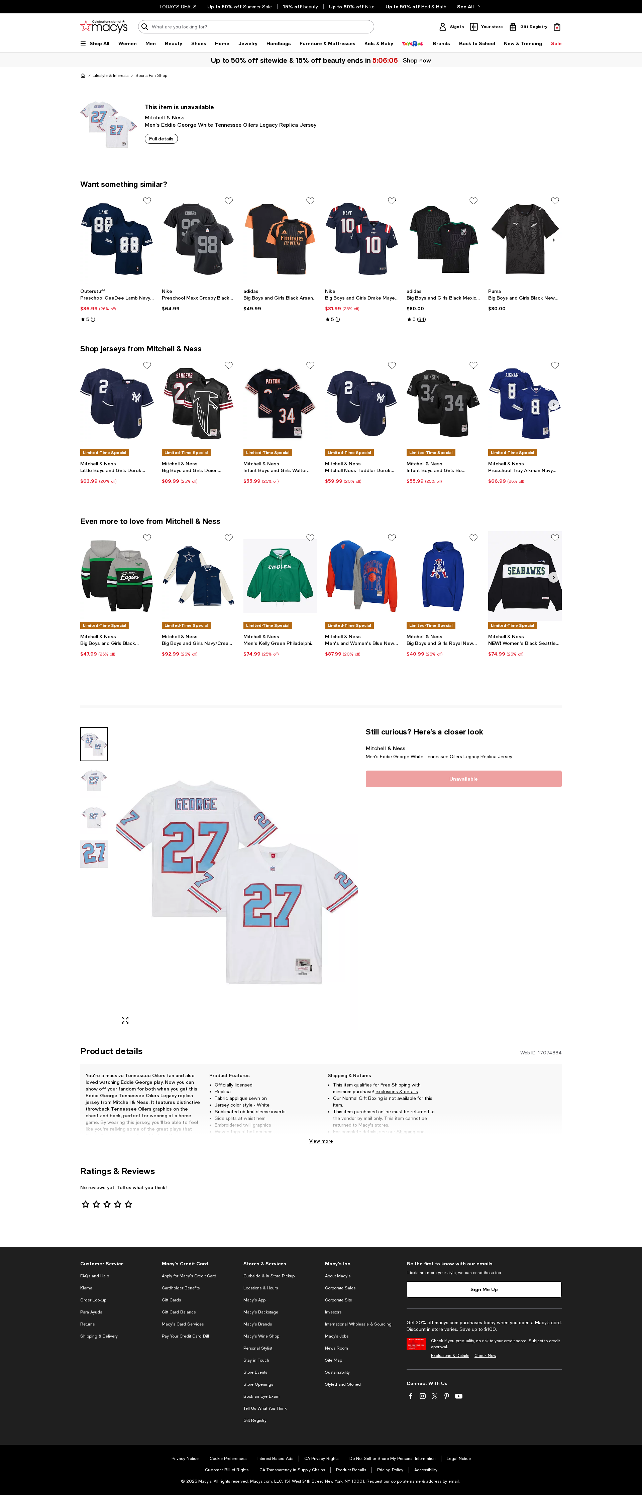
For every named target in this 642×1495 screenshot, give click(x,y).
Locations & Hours (260, 1288)
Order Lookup (93, 1300)
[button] (219, 878)
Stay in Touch (256, 1360)
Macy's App (254, 1300)
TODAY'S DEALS (178, 6)
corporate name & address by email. (425, 1481)
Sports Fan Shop (151, 75)
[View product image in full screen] (125, 1020)
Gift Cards (171, 1300)
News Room (336, 1348)
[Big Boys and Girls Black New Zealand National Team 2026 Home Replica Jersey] (525, 239)
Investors (333, 1312)
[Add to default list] (147, 201)
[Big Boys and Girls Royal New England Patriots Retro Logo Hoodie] (443, 576)
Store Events (255, 1372)
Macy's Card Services (183, 1324)
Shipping (406, 1131)
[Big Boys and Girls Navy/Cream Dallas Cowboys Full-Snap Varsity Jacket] (198, 576)
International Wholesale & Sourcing (358, 1324)
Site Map (333, 1360)
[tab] (94, 744)
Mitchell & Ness (164, 117)
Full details (161, 138)
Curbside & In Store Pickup (269, 1276)
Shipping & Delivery (99, 1336)
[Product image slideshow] (237, 878)
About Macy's (337, 1276)
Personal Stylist (257, 1348)
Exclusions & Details (450, 1355)
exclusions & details (397, 1091)
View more (321, 1141)
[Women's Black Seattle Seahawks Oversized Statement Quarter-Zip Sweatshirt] (525, 576)
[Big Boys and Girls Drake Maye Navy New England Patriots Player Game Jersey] (362, 239)
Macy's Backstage (260, 1312)
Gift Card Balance (179, 1312)
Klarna (86, 1288)
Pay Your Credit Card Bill (185, 1336)
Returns (341, 1138)
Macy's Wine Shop (261, 1336)
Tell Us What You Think (265, 1408)
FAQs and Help (94, 1276)
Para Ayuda (91, 1312)
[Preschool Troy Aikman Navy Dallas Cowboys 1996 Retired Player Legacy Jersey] (525, 403)
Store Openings (258, 1384)
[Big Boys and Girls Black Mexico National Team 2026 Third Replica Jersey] (443, 239)
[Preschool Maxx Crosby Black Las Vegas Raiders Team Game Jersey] (198, 239)
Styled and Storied (343, 1384)
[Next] (553, 240)
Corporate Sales (340, 1288)
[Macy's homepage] (83, 75)
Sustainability (337, 1372)
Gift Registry (254, 1420)
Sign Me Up (484, 1289)
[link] (117, 305)
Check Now (485, 1355)
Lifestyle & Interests (110, 75)
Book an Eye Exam (261, 1396)
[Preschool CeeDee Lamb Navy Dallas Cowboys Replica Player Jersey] (117, 239)
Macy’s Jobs (336, 1336)
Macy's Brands (257, 1324)
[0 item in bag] (557, 26)
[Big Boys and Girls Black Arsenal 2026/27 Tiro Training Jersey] (280, 239)
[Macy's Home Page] (103, 26)
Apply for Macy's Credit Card (189, 1276)
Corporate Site (338, 1300)
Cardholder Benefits (181, 1288)
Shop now (417, 60)
